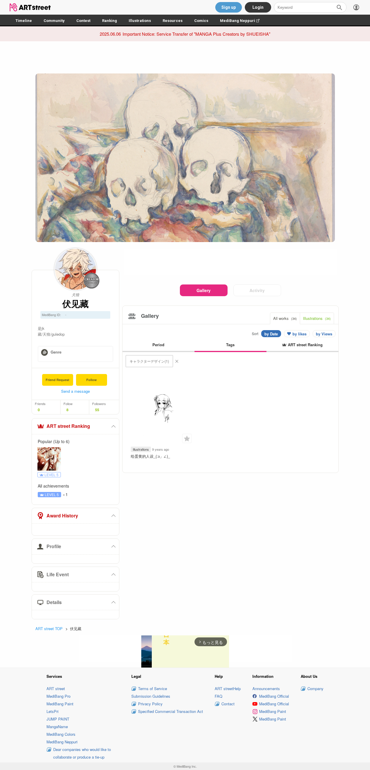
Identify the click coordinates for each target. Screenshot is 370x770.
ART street (56, 688)
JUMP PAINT (58, 719)
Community (54, 20)
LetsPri (52, 711)
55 (97, 409)
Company (315, 688)
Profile (54, 546)
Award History (62, 515)
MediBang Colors (61, 734)
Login (258, 7)
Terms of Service (152, 688)
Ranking (109, 20)
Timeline (24, 20)
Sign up (228, 7)
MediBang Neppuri (242, 20)
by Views (324, 334)
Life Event (58, 574)
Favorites (187, 438)
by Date (271, 334)
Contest (83, 20)
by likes (299, 334)
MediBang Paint (60, 703)
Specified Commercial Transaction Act (170, 711)
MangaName (57, 726)
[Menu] (356, 7)
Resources (173, 20)
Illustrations (140, 20)
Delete (177, 361)
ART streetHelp (228, 688)
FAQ (218, 696)
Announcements (266, 688)
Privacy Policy (150, 703)
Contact (228, 703)
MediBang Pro (58, 696)
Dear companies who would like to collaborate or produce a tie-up (82, 753)
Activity (257, 290)
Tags (230, 344)
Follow (91, 380)
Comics (201, 20)
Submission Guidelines (150, 696)
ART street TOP (49, 628)
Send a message (75, 391)
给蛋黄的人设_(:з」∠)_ (150, 456)
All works (285, 318)
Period (158, 344)
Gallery (204, 290)
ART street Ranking (68, 426)
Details (54, 602)
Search (339, 7)
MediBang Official (274, 696)
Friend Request (57, 380)
